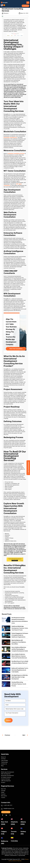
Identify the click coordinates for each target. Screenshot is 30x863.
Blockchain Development (7, 775)
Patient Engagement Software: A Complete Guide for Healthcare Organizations (20, 635)
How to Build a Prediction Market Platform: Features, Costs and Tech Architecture (19, 656)
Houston (3, 794)
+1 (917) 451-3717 (7, 805)
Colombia (14, 841)
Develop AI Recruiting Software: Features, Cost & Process (19, 684)
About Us (3, 757)
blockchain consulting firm (10, 137)
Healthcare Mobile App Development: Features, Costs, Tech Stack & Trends (20, 628)
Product (3, 782)
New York (3, 788)
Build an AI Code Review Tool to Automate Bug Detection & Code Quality (20, 670)
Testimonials (4, 762)
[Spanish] (4, 5)
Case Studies (4, 760)
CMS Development (6, 780)
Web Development (6, 773)
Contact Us (4, 764)
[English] (2, 5)
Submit (8, 720)
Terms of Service (17, 860)
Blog (2, 765)
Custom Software (5, 779)
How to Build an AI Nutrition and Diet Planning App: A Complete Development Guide (20, 649)
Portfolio (3, 758)
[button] (5, 812)
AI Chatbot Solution (6, 777)
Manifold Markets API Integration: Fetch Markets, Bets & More (19, 642)
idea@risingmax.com (8, 808)
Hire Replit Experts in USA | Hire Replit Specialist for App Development (20, 677)
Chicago (3, 790)
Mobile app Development (7, 772)
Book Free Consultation (16, 348)
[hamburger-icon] (27, 2)
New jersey (4, 795)
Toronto (3, 797)
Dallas (2, 792)
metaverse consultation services (16, 153)
